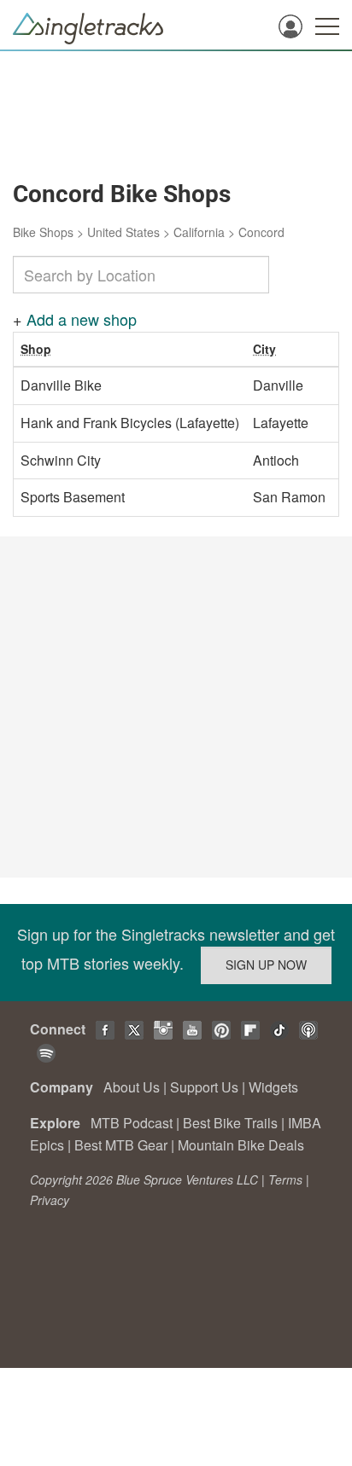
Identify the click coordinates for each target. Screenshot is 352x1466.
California (199, 231)
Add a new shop (81, 319)
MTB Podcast (132, 1123)
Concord (261, 231)
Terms (285, 1179)
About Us (131, 1087)
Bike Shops (43, 231)
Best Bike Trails (230, 1123)
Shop (36, 348)
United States (123, 231)
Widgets (273, 1087)
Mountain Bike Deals (241, 1145)
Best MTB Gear (120, 1145)
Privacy (49, 1199)
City (264, 348)
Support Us (204, 1087)
